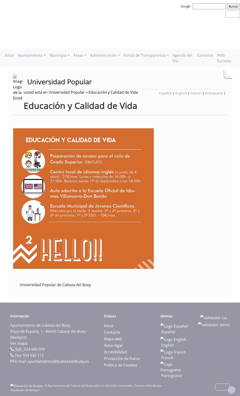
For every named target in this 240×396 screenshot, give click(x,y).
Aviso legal (113, 345)
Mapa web (113, 338)
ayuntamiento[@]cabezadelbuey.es (58, 361)
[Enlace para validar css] (213, 317)
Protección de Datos (122, 358)
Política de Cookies (120, 365)
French (196, 93)
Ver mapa (18, 343)
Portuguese (214, 93)
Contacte (205, 55)
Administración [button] (103, 55)
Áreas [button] (78, 55)
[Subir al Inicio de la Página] (231, 390)
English (181, 93)
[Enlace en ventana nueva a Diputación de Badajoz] (27, 386)
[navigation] (210, 6)
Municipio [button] (58, 55)
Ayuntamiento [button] (30, 55)
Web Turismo (224, 58)
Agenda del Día (182, 58)
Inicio (9, 55)
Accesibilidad (115, 352)
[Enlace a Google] (186, 6)
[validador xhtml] (213, 324)
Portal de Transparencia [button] (145, 55)
